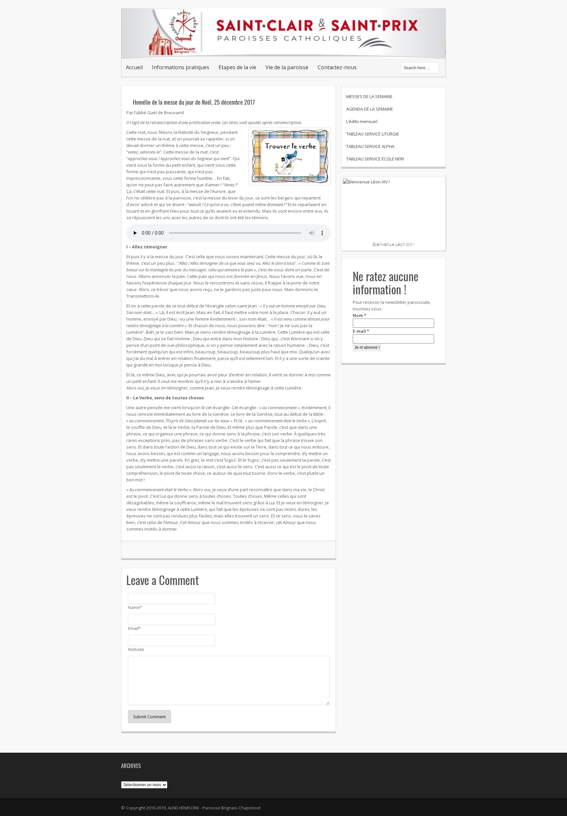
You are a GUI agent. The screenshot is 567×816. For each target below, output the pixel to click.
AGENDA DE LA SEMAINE (369, 109)
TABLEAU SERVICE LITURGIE (372, 134)
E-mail (361, 331)
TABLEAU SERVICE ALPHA (370, 146)
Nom (359, 315)
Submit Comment (149, 716)
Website (136, 649)
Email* (134, 628)
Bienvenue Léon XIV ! (393, 244)
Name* (135, 607)
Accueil (134, 67)
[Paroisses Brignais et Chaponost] (283, 52)
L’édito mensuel (361, 121)
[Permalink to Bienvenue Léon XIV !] (393, 202)
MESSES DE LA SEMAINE (369, 96)
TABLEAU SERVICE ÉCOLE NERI (375, 159)
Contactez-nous (337, 67)
